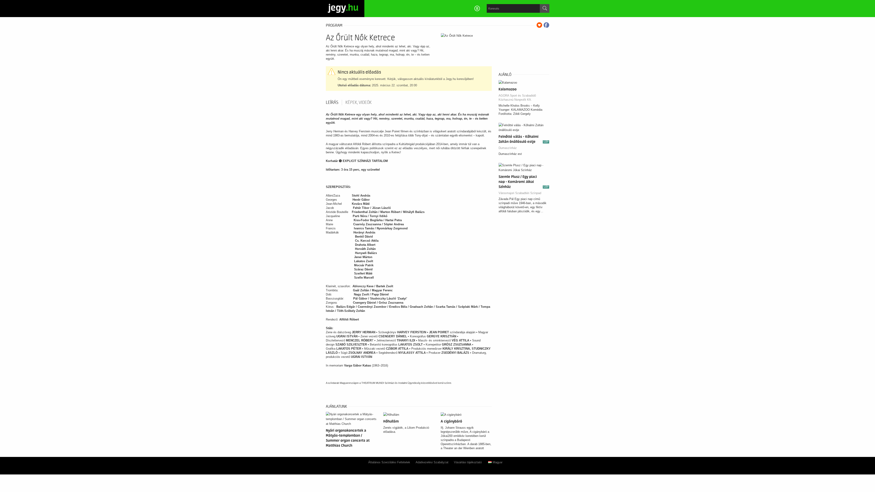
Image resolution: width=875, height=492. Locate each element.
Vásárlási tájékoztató (468, 462)
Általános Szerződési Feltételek (389, 462)
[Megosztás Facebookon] (546, 25)
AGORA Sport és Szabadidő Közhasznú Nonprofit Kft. (517, 97)
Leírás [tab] (332, 102)
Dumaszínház (508, 148)
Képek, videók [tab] (358, 102)
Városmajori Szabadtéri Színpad (520, 193)
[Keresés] (544, 8)
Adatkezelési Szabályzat (432, 462)
